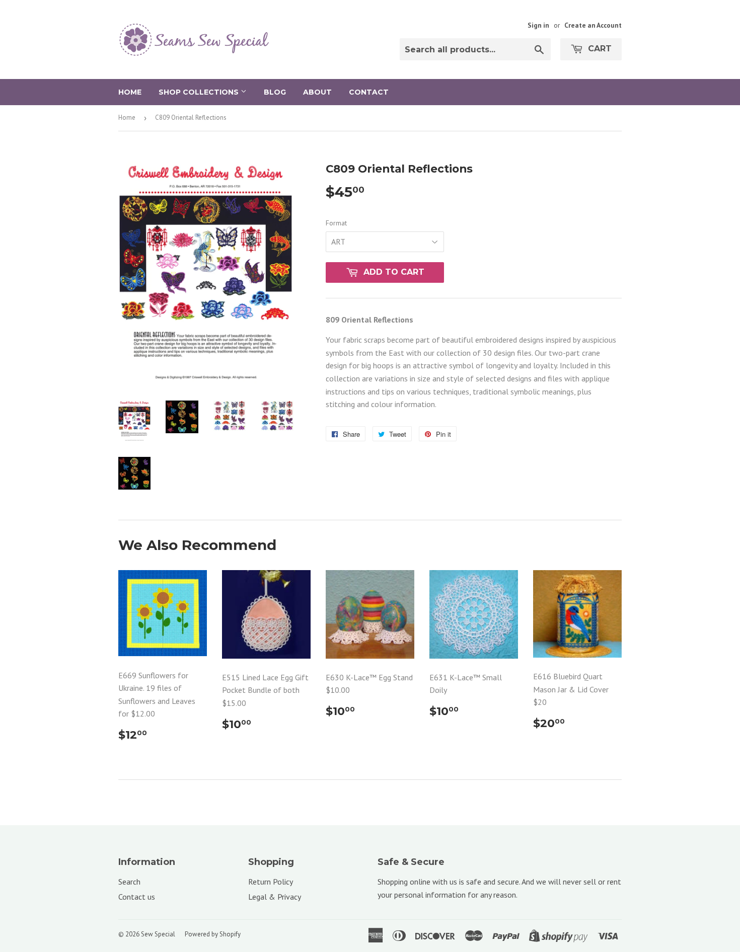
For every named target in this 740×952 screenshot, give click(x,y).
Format (336, 222)
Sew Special (158, 934)
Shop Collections (200, 92)
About (317, 92)
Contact (369, 92)
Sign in (538, 25)
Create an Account (593, 25)
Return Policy (270, 882)
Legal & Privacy (274, 897)
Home (129, 92)
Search (129, 882)
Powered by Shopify (213, 934)
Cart (598, 48)
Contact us (136, 897)
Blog (275, 92)
